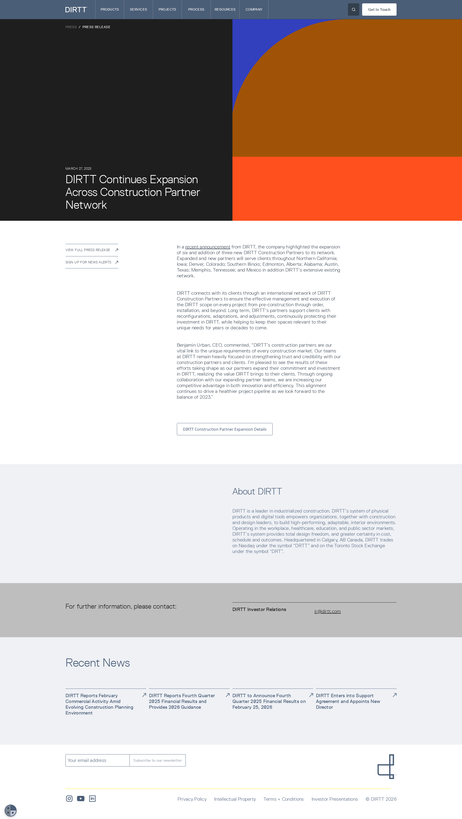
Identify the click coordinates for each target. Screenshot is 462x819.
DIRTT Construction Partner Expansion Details (225, 429)
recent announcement (207, 246)
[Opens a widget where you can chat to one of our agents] (440, 811)
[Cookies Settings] (11, 811)
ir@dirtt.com (327, 611)
